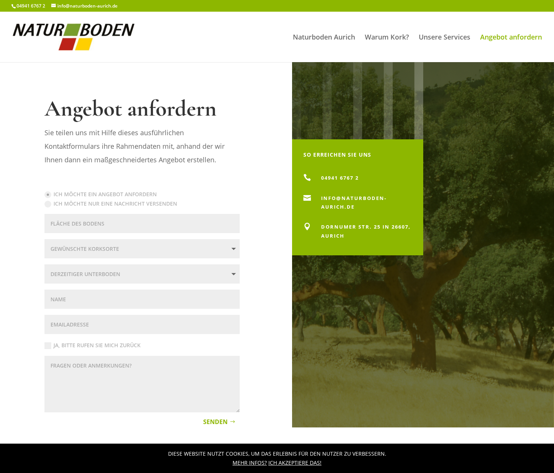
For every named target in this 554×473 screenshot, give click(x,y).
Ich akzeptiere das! (294, 462)
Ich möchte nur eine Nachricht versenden (115, 203)
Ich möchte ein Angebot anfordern (105, 194)
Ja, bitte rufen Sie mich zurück (97, 345)
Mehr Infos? (250, 462)
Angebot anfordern (511, 37)
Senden (215, 422)
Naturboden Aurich (324, 37)
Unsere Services (444, 37)
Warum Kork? (387, 37)
